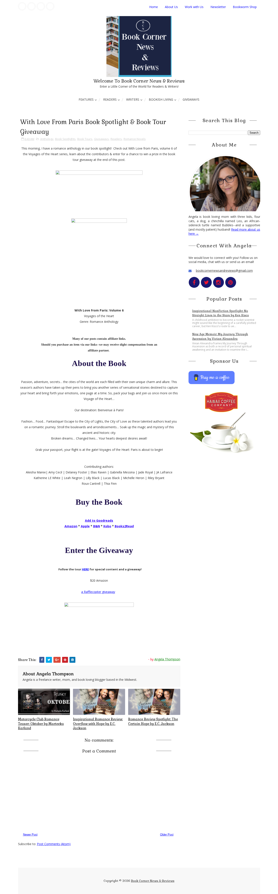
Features (86, 99)
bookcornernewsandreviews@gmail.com (224, 270)
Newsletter (218, 7)
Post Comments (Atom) (54, 844)
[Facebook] (22, 6)
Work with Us (194, 7)
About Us (171, 7)
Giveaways (191, 99)
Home (153, 7)
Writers (132, 99)
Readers (110, 99)
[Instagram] (41, 6)
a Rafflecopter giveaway (98, 592)
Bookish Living (161, 99)
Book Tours (84, 139)
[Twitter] (31, 6)
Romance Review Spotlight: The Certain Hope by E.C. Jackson (153, 721)
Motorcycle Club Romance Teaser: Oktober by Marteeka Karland (41, 723)
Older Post (167, 834)
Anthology (46, 139)
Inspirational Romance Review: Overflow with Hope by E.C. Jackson (98, 723)
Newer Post (30, 834)
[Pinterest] (50, 6)
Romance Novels (135, 139)
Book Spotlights (65, 139)
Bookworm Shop (245, 7)
